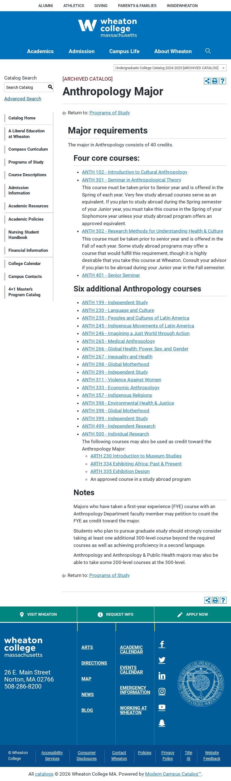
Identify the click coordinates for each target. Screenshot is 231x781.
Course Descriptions (27, 174)
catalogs (44, 774)
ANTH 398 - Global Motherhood (115, 410)
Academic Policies (26, 219)
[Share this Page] (207, 81)
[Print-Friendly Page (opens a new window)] (215, 81)
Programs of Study (26, 162)
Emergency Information (135, 690)
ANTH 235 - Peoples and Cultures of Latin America (135, 318)
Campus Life (124, 51)
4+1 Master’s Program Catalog (24, 292)
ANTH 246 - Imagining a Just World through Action (136, 333)
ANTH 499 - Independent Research (119, 426)
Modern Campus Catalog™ (173, 774)
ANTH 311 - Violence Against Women (121, 379)
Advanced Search (22, 98)
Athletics (73, 5)
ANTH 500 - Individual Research (115, 434)
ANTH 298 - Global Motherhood (115, 364)
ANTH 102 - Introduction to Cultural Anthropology (134, 172)
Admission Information (19, 190)
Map (86, 679)
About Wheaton (173, 51)
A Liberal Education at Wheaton (26, 133)
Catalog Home (21, 118)
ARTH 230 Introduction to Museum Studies (136, 456)
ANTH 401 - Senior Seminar (111, 275)
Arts (87, 647)
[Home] (115, 27)
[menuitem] (40, 51)
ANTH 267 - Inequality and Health (117, 356)
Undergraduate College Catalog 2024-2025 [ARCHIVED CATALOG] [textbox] (166, 68)
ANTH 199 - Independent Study (115, 302)
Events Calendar (131, 670)
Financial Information (28, 250)
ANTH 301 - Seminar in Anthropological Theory (131, 180)
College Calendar (24, 263)
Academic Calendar (131, 650)
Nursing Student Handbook (23, 235)
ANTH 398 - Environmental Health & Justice (128, 403)
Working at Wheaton (133, 710)
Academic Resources (28, 206)
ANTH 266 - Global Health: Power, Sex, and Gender (135, 349)
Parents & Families (137, 5)
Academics (40, 51)
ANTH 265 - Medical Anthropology (118, 341)
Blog (87, 710)
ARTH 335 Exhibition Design (120, 471)
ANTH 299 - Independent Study (115, 372)
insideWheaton (182, 5)
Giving (101, 5)
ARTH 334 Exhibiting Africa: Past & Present (136, 464)
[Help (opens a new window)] (222, 81)
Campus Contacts (25, 276)
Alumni (45, 5)
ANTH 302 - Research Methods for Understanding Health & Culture (152, 231)
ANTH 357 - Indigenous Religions (117, 395)
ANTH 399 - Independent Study (115, 418)
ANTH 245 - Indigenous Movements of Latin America (138, 326)
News (87, 694)
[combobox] (170, 67)
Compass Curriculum (28, 149)
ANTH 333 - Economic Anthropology (120, 387)
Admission (82, 51)
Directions (94, 663)
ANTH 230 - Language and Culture (118, 310)
